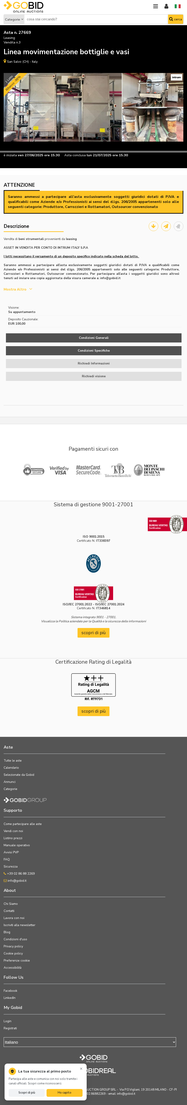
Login (7, 1021)
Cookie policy (13, 953)
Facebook (10, 991)
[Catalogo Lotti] (153, 226)
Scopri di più (26, 1093)
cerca (177, 19)
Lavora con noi (14, 918)
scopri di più (93, 633)
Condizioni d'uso (15, 939)
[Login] (166, 6)
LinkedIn (10, 998)
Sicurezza (11, 866)
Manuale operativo (17, 845)
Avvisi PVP (11, 852)
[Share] (166, 226)
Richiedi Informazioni (94, 363)
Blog (7, 932)
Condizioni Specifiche (94, 350)
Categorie (12, 19)
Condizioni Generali (94, 338)
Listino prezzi (13, 838)
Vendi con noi (13, 831)
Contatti (9, 911)
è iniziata (10, 155)
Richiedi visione (94, 376)
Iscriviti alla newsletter (19, 925)
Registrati (10, 1028)
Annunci (10, 782)
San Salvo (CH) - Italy (22, 61)
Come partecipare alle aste (23, 824)
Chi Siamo (11, 904)
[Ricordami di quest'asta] (178, 226)
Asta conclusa (75, 155)
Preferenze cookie (17, 960)
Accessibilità (12, 967)
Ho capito (64, 1093)
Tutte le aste (13, 760)
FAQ (7, 859)
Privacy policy (13, 946)
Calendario (11, 767)
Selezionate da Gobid (19, 775)
